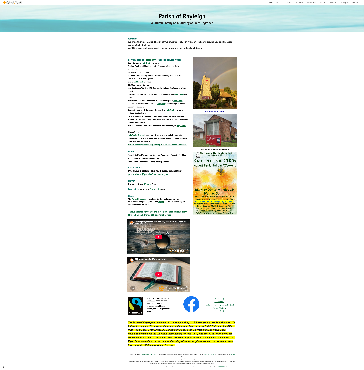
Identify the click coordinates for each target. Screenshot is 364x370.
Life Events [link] (299, 3)
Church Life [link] (311, 3)
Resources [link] (322, 3)
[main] (182, 18)
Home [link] (271, 3)
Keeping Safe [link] (345, 3)
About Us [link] (279, 3)
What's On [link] (333, 3)
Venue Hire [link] (355, 3)
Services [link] (288, 3)
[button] (361, 2)
